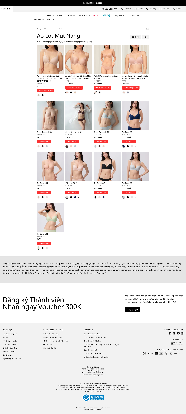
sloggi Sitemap (8, 355)
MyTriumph (120, 15)
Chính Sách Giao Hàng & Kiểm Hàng (55, 341)
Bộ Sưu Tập (84, 15)
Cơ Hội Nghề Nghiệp (10, 341)
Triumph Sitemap (9, 352)
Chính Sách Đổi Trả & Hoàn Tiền (95, 337)
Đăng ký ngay (132, 309)
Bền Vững (6, 337)
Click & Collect (48, 344)
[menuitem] (109, 9)
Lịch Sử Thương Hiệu (10, 334)
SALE (95, 15)
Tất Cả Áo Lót (48, 29)
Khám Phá (134, 15)
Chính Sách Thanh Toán (92, 334)
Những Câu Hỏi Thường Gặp (53, 337)
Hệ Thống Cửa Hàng (10, 348)
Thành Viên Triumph (9, 344)
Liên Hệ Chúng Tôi (49, 348)
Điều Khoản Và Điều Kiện (92, 341)
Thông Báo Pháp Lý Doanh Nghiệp (96, 357)
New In (50, 15)
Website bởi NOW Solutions (93, 410)
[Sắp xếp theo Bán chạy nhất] (145, 37)
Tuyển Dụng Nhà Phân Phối (12, 359)
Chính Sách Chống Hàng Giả (93, 353)
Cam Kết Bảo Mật (90, 350)
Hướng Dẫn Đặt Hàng (51, 334)
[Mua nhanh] (60, 74)
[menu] (111, 9)
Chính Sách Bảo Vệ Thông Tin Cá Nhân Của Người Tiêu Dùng (101, 345)
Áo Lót (60, 15)
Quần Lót (71, 15)
